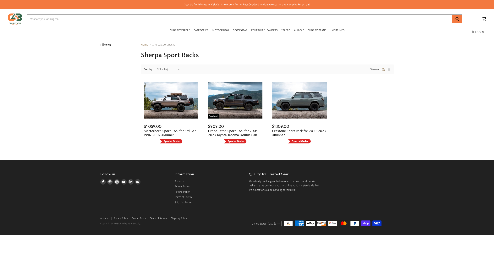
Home (144, 44)
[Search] (457, 18)
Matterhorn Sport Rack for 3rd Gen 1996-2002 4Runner (170, 133)
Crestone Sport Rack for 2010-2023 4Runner (299, 133)
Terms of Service (184, 197)
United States (264, 224)
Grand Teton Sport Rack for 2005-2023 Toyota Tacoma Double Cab (233, 133)
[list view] (389, 69)
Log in (479, 32)
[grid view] (384, 69)
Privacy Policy (182, 186)
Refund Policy (182, 192)
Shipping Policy (183, 202)
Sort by (148, 69)
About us (179, 181)
